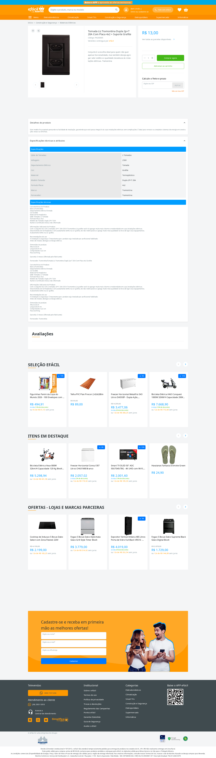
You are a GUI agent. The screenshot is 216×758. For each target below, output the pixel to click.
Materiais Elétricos (68, 23)
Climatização (73, 17)
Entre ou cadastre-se (139, 12)
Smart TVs (91, 17)
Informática (183, 17)
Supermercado (162, 17)
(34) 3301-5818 (38, 704)
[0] (186, 9)
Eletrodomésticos (51, 17)
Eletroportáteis (141, 17)
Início (30, 23)
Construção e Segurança (115, 17)
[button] (108, 123)
